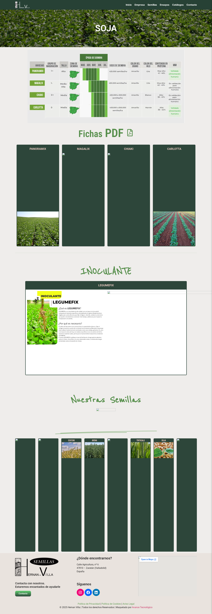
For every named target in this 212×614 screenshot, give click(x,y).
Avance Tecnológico (142, 607)
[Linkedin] (96, 592)
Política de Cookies (111, 603)
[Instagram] (80, 592)
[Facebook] (88, 592)
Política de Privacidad (89, 603)
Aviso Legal (128, 603)
